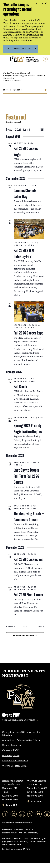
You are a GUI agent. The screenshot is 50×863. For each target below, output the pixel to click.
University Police (10, 755)
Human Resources (11, 745)
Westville (37, 801)
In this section (12, 90)
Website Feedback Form (14, 765)
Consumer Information (23, 829)
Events (9, 122)
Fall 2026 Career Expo (28, 333)
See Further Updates (19, 49)
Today (25, 627)
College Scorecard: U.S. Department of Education (21, 734)
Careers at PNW (10, 750)
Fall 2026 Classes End (28, 559)
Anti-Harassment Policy (28, 833)
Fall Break (20, 386)
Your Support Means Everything (18, 719)
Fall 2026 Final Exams (28, 594)
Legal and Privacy (9, 833)
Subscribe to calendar (23, 635)
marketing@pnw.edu (12, 844)
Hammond (12, 805)
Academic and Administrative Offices (21, 740)
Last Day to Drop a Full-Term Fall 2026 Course (26, 476)
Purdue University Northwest (24, 673)
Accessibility (7, 829)
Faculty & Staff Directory (15, 760)
